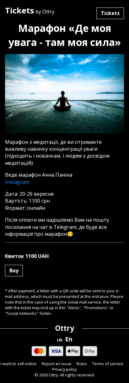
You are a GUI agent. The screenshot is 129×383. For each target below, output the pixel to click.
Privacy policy (64, 369)
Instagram (17, 182)
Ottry (64, 328)
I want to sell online (19, 363)
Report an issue (56, 363)
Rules (81, 363)
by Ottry (29, 11)
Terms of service (107, 363)
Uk (60, 340)
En (68, 339)
